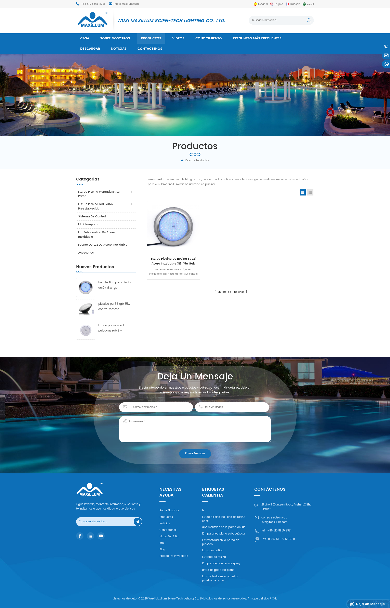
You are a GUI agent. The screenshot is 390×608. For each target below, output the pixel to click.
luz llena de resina (214, 557)
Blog (162, 550)
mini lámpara (88, 224)
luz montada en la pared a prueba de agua (220, 579)
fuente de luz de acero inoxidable (102, 244)
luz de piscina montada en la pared (98, 194)
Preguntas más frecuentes (257, 38)
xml (161, 543)
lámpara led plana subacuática (223, 534)
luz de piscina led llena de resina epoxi (223, 519)
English (279, 4)
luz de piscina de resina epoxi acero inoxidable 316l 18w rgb (173, 261)
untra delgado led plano (218, 570)
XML (274, 599)
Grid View (303, 192)
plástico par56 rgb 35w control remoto (114, 306)
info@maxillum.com (126, 4)
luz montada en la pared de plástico (220, 542)
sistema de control (92, 216)
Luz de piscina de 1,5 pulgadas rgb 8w (112, 328)
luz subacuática (212, 551)
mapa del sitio (168, 537)
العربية (310, 4)
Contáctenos (150, 48)
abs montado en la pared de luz (223, 527)
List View (310, 192)
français (295, 4)
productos (151, 38)
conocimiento (208, 38)
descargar (90, 48)
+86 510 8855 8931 (93, 4)
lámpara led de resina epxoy (221, 564)
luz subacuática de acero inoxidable (96, 234)
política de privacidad (173, 556)
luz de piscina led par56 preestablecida (95, 206)
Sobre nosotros (115, 38)
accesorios (86, 252)
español (263, 4)
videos (178, 38)
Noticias (119, 48)
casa (84, 38)
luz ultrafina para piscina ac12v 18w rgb (115, 285)
